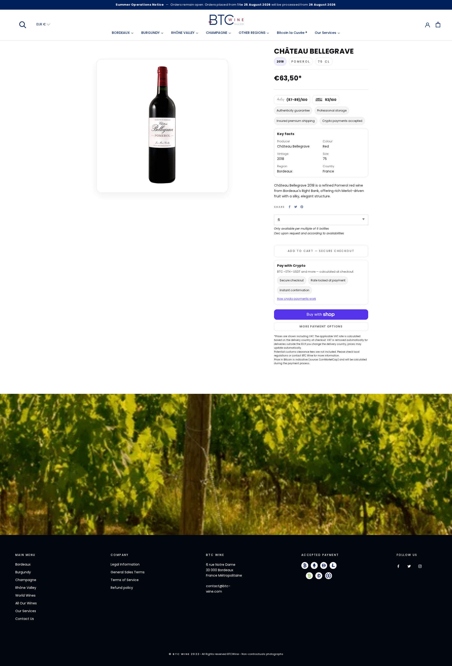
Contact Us (24, 618)
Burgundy (23, 572)
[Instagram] (420, 566)
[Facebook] (289, 206)
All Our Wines (26, 603)
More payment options (320, 326)
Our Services (25, 611)
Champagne (25, 580)
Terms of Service (125, 580)
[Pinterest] (301, 206)
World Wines (25, 595)
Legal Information (125, 564)
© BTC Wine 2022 (184, 654)
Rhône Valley (25, 587)
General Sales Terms (128, 572)
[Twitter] (295, 206)
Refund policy (122, 587)
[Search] (23, 24)
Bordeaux (23, 564)
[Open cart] (438, 24)
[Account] (427, 24)
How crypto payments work (296, 299)
